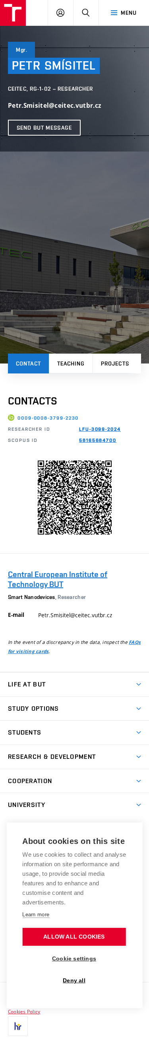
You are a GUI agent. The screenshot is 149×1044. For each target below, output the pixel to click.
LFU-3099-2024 (100, 429)
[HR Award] (18, 1026)
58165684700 (97, 440)
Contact (28, 363)
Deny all (74, 981)
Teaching (71, 363)
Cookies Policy (24, 1011)
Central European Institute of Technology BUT (57, 579)
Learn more (35, 915)
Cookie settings (74, 959)
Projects (115, 363)
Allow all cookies (73, 937)
